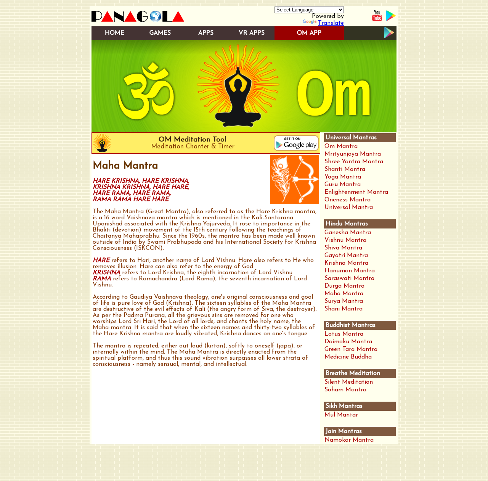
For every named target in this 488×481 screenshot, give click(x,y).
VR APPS (252, 33)
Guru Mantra (342, 185)
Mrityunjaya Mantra (352, 154)
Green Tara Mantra (350, 349)
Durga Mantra (344, 286)
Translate (331, 23)
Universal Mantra (348, 207)
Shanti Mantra (344, 169)
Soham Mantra (345, 390)
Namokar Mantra (349, 440)
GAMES (160, 33)
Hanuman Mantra (349, 271)
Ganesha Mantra (347, 233)
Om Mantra (341, 146)
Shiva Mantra (343, 248)
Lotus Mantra (343, 334)
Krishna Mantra (346, 263)
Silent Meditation (348, 382)
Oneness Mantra (347, 200)
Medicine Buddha (348, 357)
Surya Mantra (343, 301)
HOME (114, 33)
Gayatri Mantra (346, 256)
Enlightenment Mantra (356, 192)
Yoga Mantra (342, 177)
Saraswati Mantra (349, 278)
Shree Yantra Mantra (353, 162)
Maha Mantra (343, 294)
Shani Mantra (343, 309)
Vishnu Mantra (345, 240)
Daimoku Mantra (348, 342)
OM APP (309, 33)
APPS (206, 33)
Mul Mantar (341, 415)
